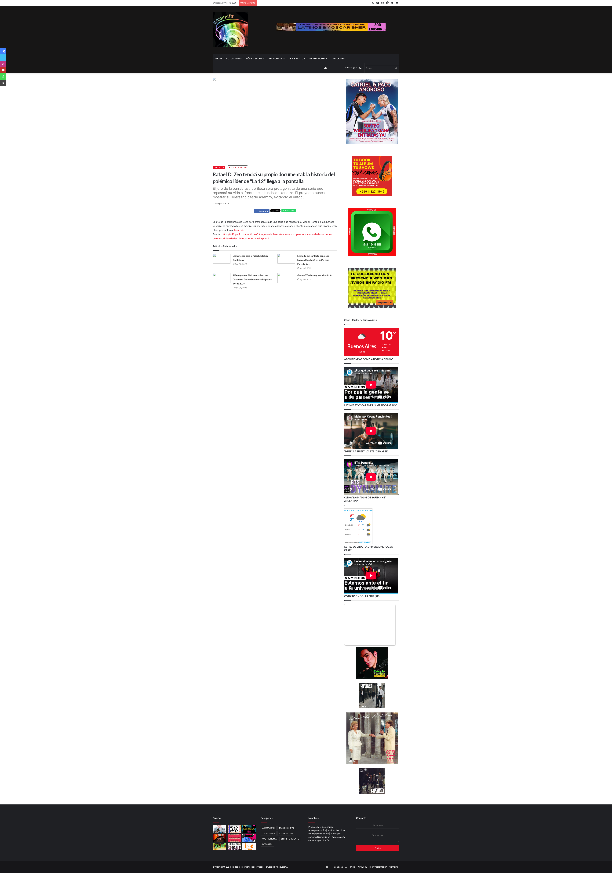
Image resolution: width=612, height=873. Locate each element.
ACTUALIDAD (233, 58)
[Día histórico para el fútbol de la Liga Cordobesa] (221, 259)
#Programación (379, 867)
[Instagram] (3, 64)
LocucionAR (283, 867)
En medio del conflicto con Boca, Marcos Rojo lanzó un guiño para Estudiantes (313, 259)
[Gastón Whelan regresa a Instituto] (286, 278)
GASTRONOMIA (317, 58)
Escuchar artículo (239, 167)
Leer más (239, 230)
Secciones (338, 58)
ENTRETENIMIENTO (290, 839)
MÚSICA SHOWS (254, 58)
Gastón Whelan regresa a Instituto (314, 275)
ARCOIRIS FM (364, 867)
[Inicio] (230, 29)
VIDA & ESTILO (296, 58)
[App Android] (3, 83)
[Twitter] (3, 57)
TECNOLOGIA (276, 58)
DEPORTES (219, 167)
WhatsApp (289, 210)
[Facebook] (3, 51)
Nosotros (313, 818)
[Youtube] (3, 70)
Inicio (218, 58)
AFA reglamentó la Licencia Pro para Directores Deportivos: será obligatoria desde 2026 (252, 279)
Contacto (361, 818)
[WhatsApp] (3, 76)
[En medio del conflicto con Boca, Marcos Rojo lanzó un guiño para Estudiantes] (286, 259)
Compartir (264, 211)
